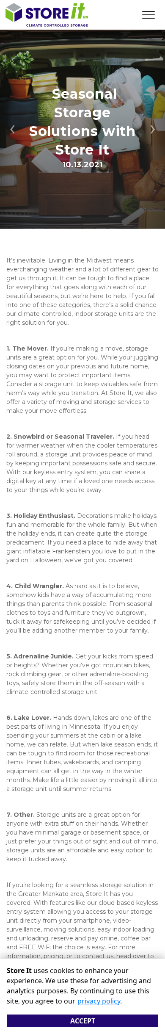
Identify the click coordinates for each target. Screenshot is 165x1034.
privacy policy (98, 1001)
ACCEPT (82, 1021)
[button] (12, 129)
